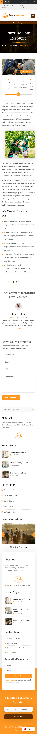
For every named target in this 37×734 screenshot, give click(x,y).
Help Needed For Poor (18, 473)
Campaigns (13, 45)
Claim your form (10, 680)
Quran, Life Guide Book (18, 453)
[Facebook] (13, 282)
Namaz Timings (18, 23)
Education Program (18, 547)
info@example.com (14, 638)
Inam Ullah (15, 86)
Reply (19, 329)
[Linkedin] (22, 282)
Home (4, 45)
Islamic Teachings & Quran (19, 463)
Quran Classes (9, 501)
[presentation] (33, 534)
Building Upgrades (10, 507)
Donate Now (27, 71)
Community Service (11, 490)
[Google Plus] (19, 282)
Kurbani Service (10, 512)
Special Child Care (10, 495)
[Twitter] (16, 282)
